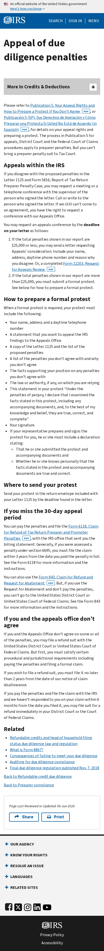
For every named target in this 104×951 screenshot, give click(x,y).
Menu (93, 20)
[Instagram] (27, 906)
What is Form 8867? (26, 749)
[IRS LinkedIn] (37, 906)
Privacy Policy (52, 934)
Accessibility (52, 942)
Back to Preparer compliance (29, 785)
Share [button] (27, 817)
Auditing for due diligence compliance (42, 761)
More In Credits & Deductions (38, 87)
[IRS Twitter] (18, 906)
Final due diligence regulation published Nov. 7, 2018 (54, 768)
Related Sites (24, 887)
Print (59, 817)
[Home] (14, 19)
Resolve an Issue (27, 865)
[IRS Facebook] (8, 906)
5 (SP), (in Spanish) (50, 123)
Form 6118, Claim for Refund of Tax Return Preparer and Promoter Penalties (51, 532)
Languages (21, 876)
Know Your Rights (28, 855)
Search (56, 20)
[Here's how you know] (52, 6)
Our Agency (22, 844)
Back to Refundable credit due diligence (38, 776)
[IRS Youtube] (47, 906)
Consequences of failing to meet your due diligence (53, 755)
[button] (75, 20)
